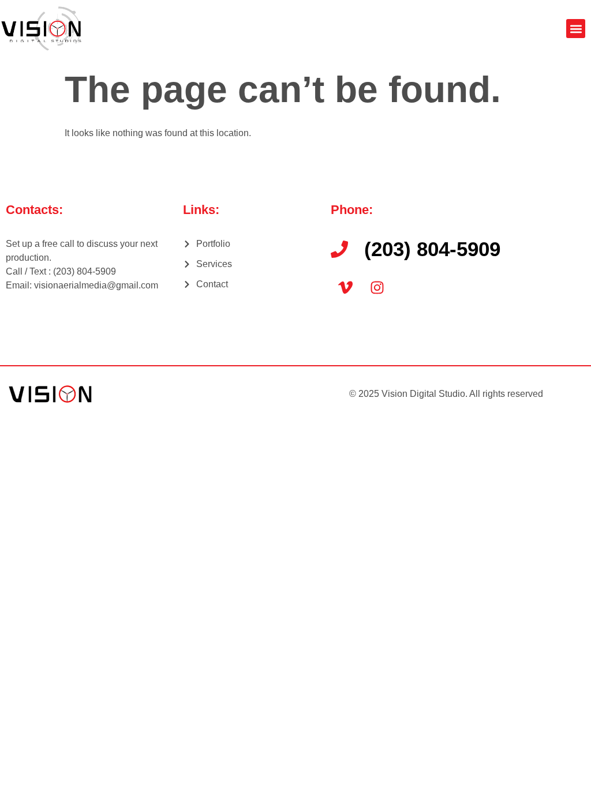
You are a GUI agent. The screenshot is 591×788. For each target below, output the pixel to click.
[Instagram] (376, 287)
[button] (575, 28)
